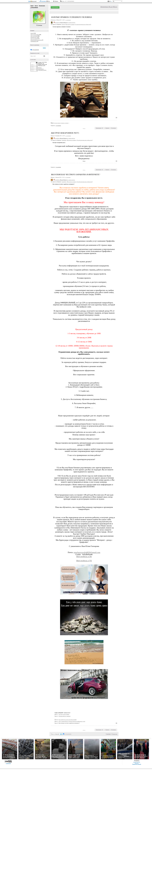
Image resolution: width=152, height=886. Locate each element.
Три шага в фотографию (64, 714)
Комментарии (42, 5)
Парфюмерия (34, 41)
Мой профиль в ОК (84, 556)
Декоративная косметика (36, 40)
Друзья (36, 5)
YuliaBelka (57, 138)
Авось (63, 1)
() (102, 128)
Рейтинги (56, 1)
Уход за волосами (35, 34)
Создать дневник (55, 7)
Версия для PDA (136, 762)
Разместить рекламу (136, 764)
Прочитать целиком (70, 24)
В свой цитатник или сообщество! (83, 24)
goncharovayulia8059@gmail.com (87, 552)
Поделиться (113, 128)
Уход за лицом (34, 36)
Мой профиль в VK (84, 561)
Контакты (137, 763)
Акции (32, 33)
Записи (31, 5)
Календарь (114, 734)
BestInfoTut (57, 22)
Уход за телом (34, 38)
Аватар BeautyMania (39, 17)
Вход (49, 1)
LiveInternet (32, 1)
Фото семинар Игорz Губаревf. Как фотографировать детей (72, 721)
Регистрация (43, 1)
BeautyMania (31, 7)
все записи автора (71, 22)
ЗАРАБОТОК (67, 712)
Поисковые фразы (42, 70)
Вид (110, 1)
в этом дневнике (35, 49)
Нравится (107, 128)
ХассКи (63, 24)
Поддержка (108, 1)
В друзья (40, 25)
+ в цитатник (68, 20)
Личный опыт (34, 37)
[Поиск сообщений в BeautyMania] (44, 48)
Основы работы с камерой (64, 716)
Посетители (41, 69)
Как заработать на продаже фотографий (67, 719)
